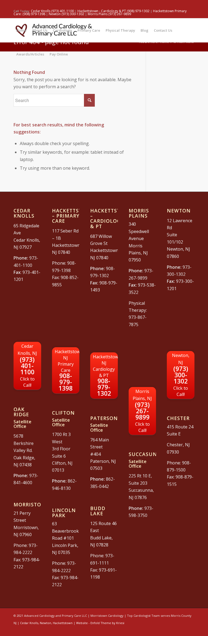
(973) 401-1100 (27, 365)
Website (82, 623)
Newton (45, 623)
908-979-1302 (105, 376)
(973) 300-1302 (180, 374)
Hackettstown (63, 623)
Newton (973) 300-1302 (67, 14)
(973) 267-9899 (142, 410)
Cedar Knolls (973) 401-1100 (52, 11)
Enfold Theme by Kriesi (107, 623)
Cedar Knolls (29, 623)
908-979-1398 (67, 370)
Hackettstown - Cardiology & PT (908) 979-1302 (113, 11)
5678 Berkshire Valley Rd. (24, 443)
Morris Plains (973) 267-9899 (109, 14)
